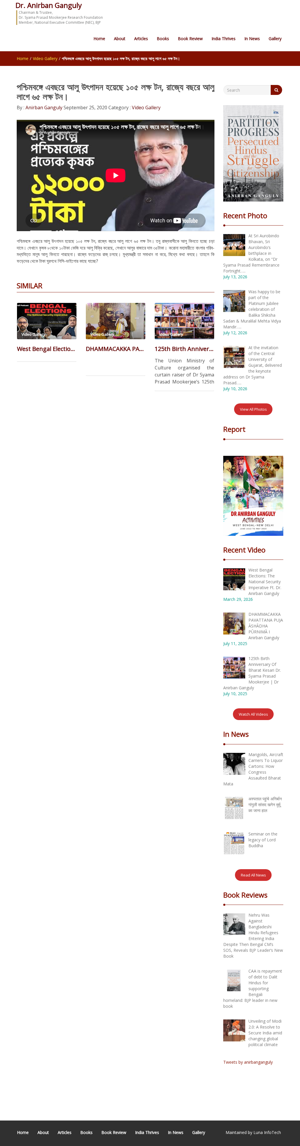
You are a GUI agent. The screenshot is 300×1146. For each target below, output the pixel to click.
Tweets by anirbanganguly (248, 1062)
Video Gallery (45, 58)
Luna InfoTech (267, 1132)
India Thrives (224, 38)
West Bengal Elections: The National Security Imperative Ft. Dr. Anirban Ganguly (46, 349)
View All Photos (253, 409)
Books (163, 38)
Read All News (253, 875)
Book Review (190, 38)
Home (99, 38)
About (119, 38)
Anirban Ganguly (43, 107)
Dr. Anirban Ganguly (49, 5)
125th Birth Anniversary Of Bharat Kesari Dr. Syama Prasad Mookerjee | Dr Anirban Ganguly (184, 349)
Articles (141, 38)
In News (252, 38)
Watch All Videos (253, 714)
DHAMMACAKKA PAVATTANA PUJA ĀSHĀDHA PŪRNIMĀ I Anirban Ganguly (115, 349)
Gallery (275, 38)
